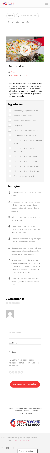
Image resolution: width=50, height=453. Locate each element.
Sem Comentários (29, 15)
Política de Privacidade (22, 440)
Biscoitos (17, 411)
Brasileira (14, 75)
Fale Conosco (26, 413)
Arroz (13, 72)
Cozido (24, 75)
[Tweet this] (12, 22)
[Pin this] (27, 22)
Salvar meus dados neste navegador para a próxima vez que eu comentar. (24, 363)
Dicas (35, 411)
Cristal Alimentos (24, 408)
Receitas (27, 411)
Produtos (37, 408)
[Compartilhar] (8, 22)
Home (11, 408)
